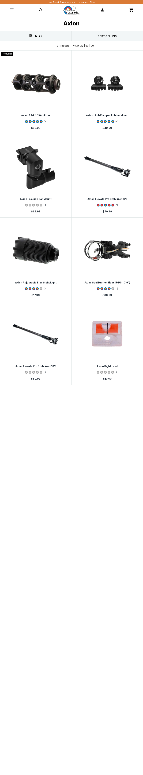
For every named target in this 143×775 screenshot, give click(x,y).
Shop (92, 2)
